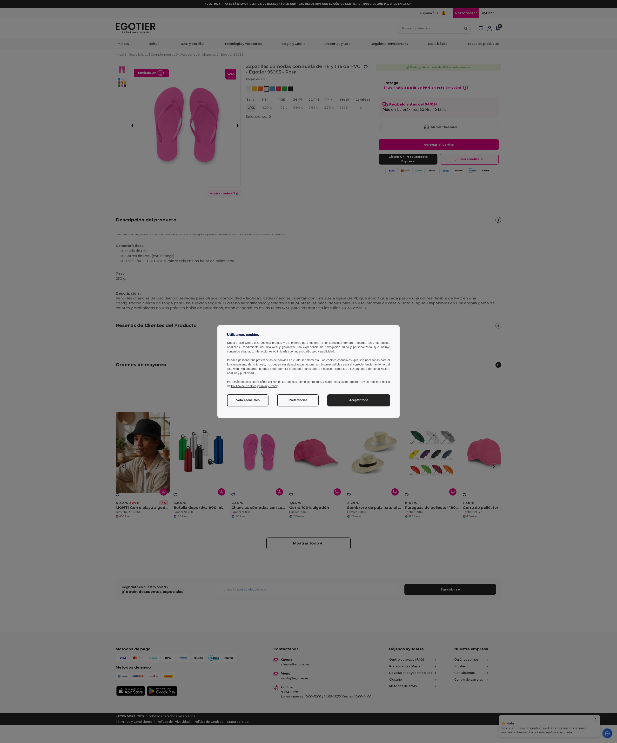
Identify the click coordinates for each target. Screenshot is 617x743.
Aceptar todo (358, 400)
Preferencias (298, 400)
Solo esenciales (248, 400)
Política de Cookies (243, 386)
